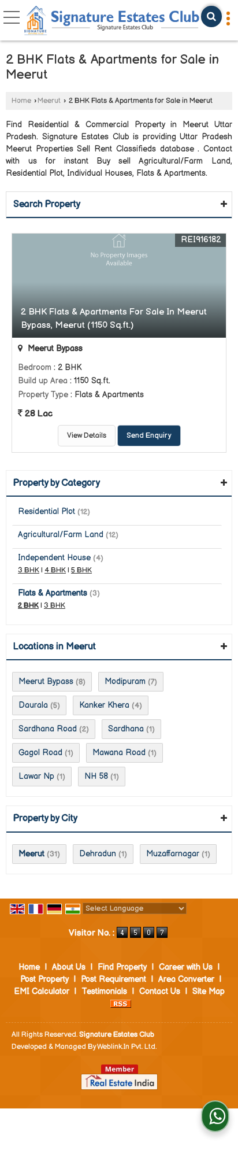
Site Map (208, 991)
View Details (86, 435)
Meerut (49, 101)
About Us (68, 967)
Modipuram (125, 681)
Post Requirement (113, 979)
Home (21, 101)
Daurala (33, 705)
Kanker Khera (104, 705)
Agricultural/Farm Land (60, 534)
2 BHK (28, 605)
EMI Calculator (41, 991)
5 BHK (81, 570)
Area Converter (186, 979)
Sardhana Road (47, 729)
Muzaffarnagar (172, 854)
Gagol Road (40, 752)
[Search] (211, 16)
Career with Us (186, 967)
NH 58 (96, 776)
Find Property (122, 967)
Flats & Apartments (52, 593)
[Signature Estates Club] (112, 21)
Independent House (54, 558)
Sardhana (126, 729)
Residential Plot (46, 511)
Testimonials (104, 991)
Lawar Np (36, 776)
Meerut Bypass (45, 681)
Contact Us (159, 991)
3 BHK (28, 570)
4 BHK (55, 570)
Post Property (44, 979)
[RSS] (120, 1003)
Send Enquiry (149, 435)
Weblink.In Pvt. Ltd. (127, 1047)
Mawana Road (119, 752)
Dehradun (97, 854)
